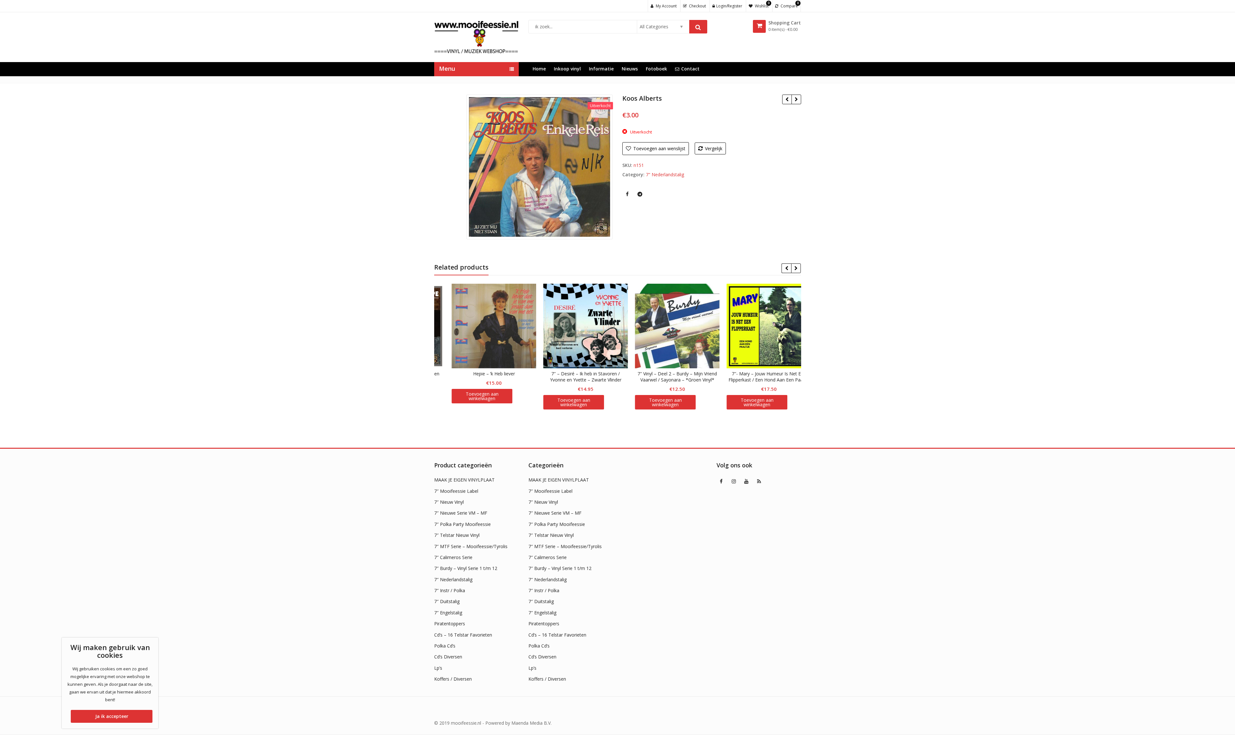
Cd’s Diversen (448, 657)
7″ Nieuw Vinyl (449, 502)
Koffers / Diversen (453, 679)
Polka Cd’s (444, 646)
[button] (607, 233)
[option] (539, 167)
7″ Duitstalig (447, 601)
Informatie (601, 69)
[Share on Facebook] (627, 194)
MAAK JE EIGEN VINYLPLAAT (464, 480)
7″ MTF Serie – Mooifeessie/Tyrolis (471, 546)
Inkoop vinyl (567, 69)
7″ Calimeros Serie (453, 557)
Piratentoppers (449, 623)
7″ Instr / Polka (449, 590)
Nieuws (630, 69)
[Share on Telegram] (640, 194)
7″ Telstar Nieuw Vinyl (457, 535)
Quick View (483, 373)
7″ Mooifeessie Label (456, 491)
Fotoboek (656, 69)
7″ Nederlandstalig (453, 579)
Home (539, 69)
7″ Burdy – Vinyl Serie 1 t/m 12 (465, 568)
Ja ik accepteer (111, 716)
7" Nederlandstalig (665, 174)
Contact (690, 69)
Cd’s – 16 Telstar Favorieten (463, 635)
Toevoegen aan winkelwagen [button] (468, 402)
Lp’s (438, 668)
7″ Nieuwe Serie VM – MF (460, 513)
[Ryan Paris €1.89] (796, 99)
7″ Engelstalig (448, 613)
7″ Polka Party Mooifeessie (462, 524)
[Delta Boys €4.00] (786, 99)
